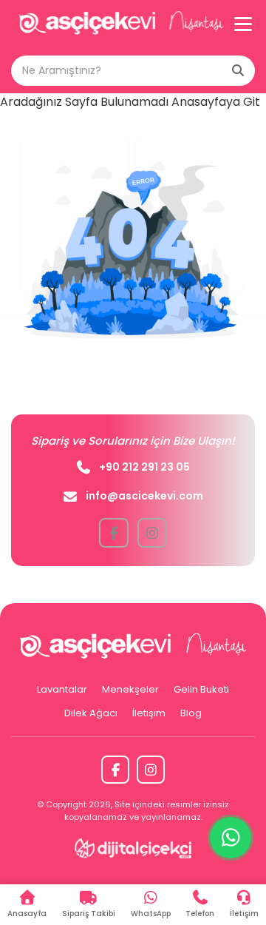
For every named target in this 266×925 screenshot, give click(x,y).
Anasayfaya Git (215, 101)
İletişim (149, 713)
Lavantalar (62, 689)
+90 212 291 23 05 (144, 467)
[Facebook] (115, 770)
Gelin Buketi (201, 689)
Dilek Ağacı (90, 713)
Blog (191, 713)
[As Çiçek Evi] (121, 24)
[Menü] (243, 24)
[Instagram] (151, 770)
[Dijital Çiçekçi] (133, 848)
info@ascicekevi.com (144, 495)
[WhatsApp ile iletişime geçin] (230, 837)
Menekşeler (130, 689)
